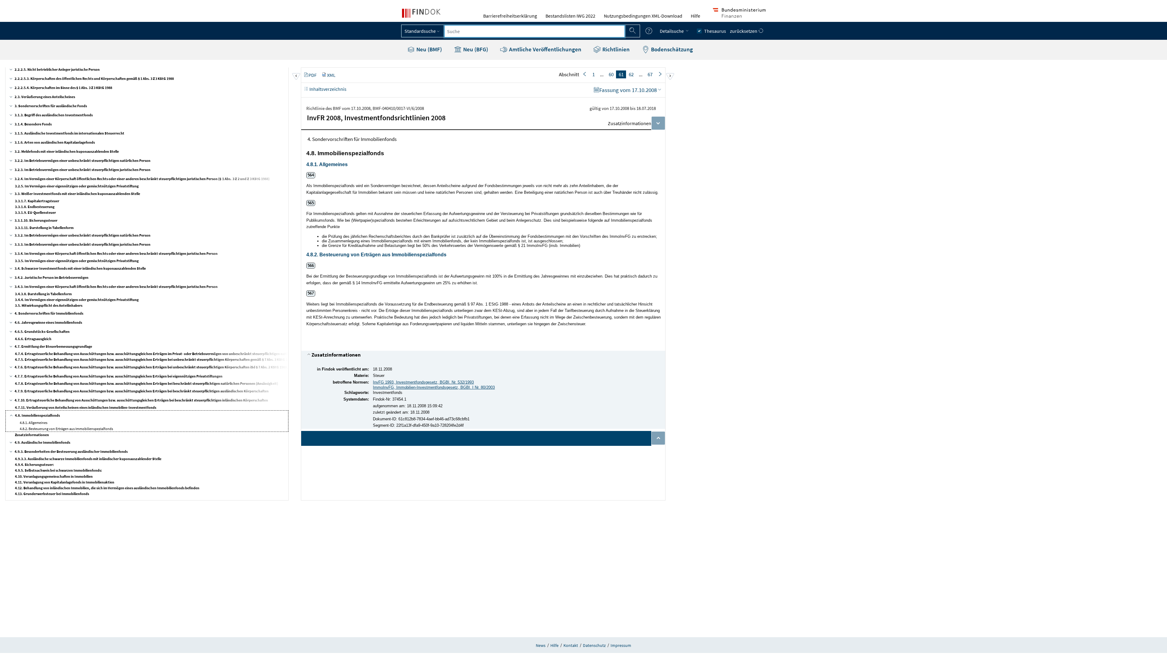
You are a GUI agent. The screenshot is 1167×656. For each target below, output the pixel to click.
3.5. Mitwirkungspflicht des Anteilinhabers (48, 305)
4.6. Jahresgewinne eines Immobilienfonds (48, 322)
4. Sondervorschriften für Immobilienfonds (49, 313)
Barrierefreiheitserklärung (510, 16)
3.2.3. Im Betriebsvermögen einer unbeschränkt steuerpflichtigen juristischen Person (82, 169)
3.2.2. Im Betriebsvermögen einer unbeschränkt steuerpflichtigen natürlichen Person (82, 160)
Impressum (621, 645)
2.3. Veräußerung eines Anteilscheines (45, 96)
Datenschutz (594, 645)
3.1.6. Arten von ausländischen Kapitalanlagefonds (55, 142)
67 (650, 74)
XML (331, 75)
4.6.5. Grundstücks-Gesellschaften (42, 331)
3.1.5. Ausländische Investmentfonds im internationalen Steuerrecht (69, 133)
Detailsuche (672, 31)
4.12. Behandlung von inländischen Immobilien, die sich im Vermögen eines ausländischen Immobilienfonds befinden (107, 488)
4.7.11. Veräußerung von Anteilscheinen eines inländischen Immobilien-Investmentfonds (85, 407)
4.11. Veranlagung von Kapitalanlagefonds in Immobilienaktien (64, 482)
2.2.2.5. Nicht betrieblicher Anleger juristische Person (57, 69)
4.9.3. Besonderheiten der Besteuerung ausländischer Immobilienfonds (71, 451)
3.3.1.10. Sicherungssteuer (36, 220)
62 (631, 74)
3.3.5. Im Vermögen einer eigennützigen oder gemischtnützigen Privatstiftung (77, 260)
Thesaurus (715, 31)
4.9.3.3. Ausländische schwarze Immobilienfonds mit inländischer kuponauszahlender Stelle (88, 458)
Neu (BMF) (428, 49)
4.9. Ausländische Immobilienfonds (42, 442)
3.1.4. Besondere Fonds (33, 124)
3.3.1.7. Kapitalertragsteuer (37, 201)
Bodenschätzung (671, 49)
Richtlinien (615, 49)
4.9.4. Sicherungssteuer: (34, 464)
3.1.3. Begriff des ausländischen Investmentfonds (54, 115)
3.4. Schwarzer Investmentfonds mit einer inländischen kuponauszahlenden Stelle (80, 268)
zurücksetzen (744, 31)
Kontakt (570, 645)
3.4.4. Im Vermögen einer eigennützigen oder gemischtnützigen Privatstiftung (77, 299)
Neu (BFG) (475, 49)
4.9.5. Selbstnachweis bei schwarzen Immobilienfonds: (58, 470)
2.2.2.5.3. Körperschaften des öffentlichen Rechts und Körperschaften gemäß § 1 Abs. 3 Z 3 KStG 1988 (94, 78)
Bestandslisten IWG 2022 (570, 16)
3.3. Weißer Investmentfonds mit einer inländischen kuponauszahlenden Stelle (77, 193)
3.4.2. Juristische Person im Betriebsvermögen (51, 277)
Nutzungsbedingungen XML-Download (643, 16)
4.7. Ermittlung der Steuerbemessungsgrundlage (53, 346)
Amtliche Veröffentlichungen (544, 49)
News (541, 645)
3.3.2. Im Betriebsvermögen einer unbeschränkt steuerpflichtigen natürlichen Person (82, 235)
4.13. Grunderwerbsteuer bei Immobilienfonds (52, 493)
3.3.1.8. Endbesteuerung (34, 206)
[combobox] (534, 31)
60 (611, 74)
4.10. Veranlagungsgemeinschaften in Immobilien (54, 476)
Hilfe (695, 16)
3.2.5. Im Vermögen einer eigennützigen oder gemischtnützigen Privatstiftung (77, 186)
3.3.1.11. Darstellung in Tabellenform (44, 227)
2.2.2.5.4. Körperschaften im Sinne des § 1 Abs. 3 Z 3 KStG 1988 (63, 87)
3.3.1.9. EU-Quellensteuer (35, 212)
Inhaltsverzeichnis (327, 89)
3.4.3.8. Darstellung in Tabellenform (43, 294)
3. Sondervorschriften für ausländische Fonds (51, 106)
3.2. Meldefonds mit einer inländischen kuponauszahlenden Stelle (67, 151)
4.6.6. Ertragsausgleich (33, 339)
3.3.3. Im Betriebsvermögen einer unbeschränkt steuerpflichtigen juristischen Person (82, 244)
